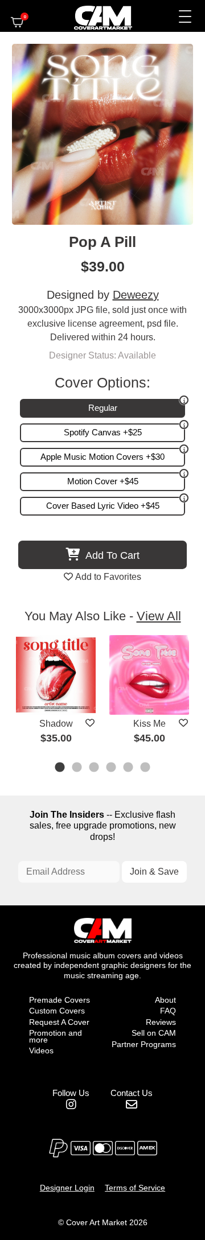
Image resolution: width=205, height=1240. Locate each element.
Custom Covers (57, 1010)
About (165, 999)
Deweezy (136, 295)
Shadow (56, 723)
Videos (41, 1050)
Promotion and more (55, 1036)
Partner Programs (144, 1044)
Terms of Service (135, 1187)
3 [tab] (94, 768)
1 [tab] (60, 768)
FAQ (168, 1010)
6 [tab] (145, 768)
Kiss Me (149, 723)
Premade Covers (59, 999)
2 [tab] (77, 768)
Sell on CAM (154, 1032)
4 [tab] (111, 768)
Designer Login (67, 1187)
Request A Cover (59, 1022)
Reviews (161, 1022)
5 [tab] (128, 768)
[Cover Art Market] (93, 16)
